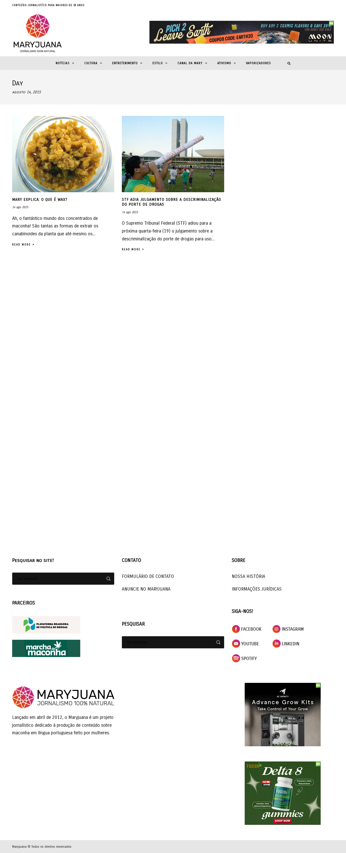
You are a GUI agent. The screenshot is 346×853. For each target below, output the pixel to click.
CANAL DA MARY (190, 63)
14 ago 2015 (20, 207)
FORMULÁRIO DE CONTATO (148, 576)
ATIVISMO (224, 63)
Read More (21, 244)
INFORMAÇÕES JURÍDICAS (257, 589)
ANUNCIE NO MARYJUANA (146, 589)
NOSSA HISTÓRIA (248, 576)
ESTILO (157, 63)
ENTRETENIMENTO (125, 63)
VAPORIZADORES (258, 63)
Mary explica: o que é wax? (39, 199)
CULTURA (91, 63)
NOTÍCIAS (63, 63)
